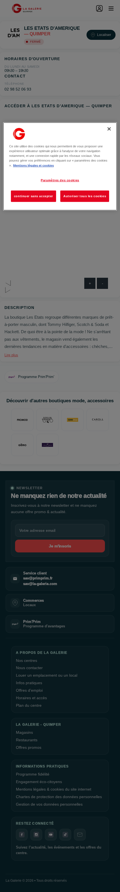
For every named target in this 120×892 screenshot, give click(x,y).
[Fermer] (109, 129)
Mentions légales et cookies (33, 165)
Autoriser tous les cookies (84, 196)
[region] (60, 166)
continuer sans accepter (33, 196)
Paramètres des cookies (60, 180)
